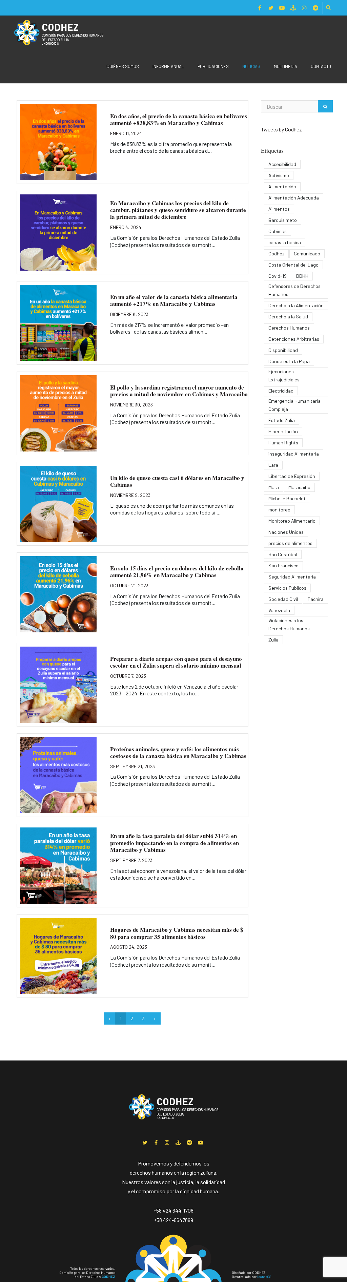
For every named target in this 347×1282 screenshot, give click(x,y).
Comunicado (307, 253)
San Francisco (283, 565)
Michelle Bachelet (287, 498)
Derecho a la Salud (288, 316)
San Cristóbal (282, 554)
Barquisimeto (282, 220)
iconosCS (264, 1277)
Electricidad (280, 391)
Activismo (278, 175)
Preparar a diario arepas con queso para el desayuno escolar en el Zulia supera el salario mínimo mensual (176, 662)
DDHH (302, 276)
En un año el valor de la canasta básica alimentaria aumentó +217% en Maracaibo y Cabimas (174, 300)
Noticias (251, 66)
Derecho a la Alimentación (296, 305)
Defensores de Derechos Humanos (294, 290)
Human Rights (283, 442)
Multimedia (285, 66)
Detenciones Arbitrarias (293, 339)
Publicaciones (213, 66)
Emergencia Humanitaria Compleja (294, 405)
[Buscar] (325, 106)
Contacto (321, 66)
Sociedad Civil (283, 599)
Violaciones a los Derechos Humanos (289, 624)
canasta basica (284, 242)
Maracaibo (299, 487)
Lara (273, 465)
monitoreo (279, 509)
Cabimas (277, 231)
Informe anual (168, 66)
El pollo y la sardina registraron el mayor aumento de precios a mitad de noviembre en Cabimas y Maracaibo (179, 390)
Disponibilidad (283, 350)
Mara (273, 487)
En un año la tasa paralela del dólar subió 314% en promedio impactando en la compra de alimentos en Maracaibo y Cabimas (174, 843)
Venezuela (279, 610)
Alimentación (282, 186)
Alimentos (279, 209)
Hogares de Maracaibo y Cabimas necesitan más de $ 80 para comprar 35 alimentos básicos (176, 933)
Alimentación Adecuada (293, 198)
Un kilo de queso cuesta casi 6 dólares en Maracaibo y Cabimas (177, 481)
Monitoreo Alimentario (291, 521)
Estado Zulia (281, 420)
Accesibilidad (282, 164)
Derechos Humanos (289, 328)
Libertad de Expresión (291, 476)
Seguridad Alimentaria (292, 577)
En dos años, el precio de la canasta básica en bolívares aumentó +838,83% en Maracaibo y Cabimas (178, 119)
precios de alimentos (290, 543)
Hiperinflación (283, 431)
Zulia (273, 640)
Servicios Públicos (287, 588)
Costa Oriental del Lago (293, 265)
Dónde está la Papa (289, 361)
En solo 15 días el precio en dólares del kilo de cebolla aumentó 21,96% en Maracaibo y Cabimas (177, 571)
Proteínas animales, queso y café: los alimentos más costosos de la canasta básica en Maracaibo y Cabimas (178, 752)
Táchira (315, 599)
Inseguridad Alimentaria (293, 454)
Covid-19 (277, 276)
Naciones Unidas (286, 532)
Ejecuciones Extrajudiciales (284, 375)
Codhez (276, 253)
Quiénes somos (122, 66)
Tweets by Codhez (281, 129)
